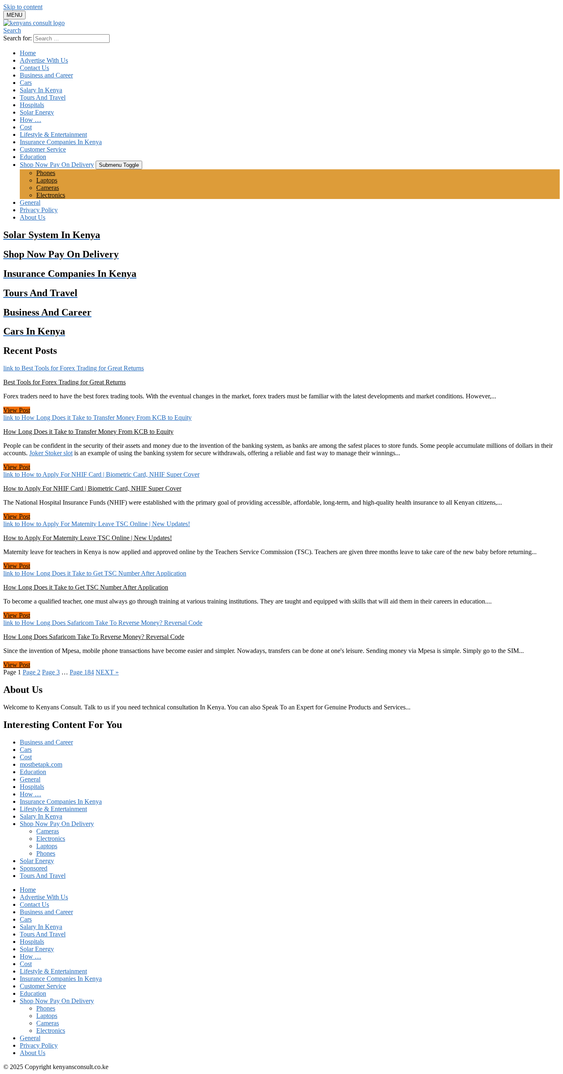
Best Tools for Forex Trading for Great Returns (64, 382)
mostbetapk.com (41, 764)
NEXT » (107, 672)
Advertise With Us (44, 60)
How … (30, 119)
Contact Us (34, 67)
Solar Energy (37, 112)
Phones (45, 172)
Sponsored (33, 868)
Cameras (47, 187)
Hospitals (32, 104)
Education (33, 156)
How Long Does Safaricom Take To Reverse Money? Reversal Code (93, 636)
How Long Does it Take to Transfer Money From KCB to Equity (88, 431)
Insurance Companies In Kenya (61, 141)
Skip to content (22, 6)
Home (28, 52)
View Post (16, 410)
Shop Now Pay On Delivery (57, 164)
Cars (26, 82)
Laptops (46, 180)
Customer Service (43, 149)
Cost (26, 127)
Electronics (50, 195)
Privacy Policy (39, 209)
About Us (32, 217)
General (30, 202)
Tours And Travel (43, 97)
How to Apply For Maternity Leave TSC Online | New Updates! (87, 537)
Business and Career (46, 75)
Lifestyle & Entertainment (53, 134)
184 (82, 672)
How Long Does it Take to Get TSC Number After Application (85, 587)
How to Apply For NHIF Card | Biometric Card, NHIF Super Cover (92, 488)
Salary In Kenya (41, 90)
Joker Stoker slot (51, 452)
